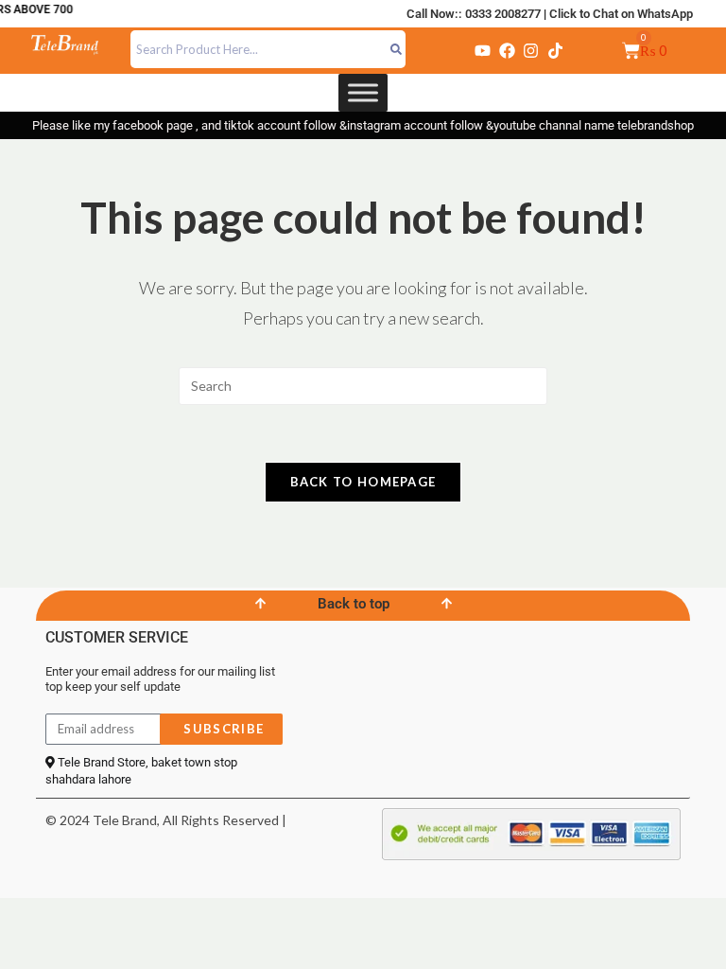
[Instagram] (531, 50)
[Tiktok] (554, 50)
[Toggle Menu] (363, 92)
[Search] (397, 49)
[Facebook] (506, 50)
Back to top (353, 603)
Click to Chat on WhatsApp (621, 14)
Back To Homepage (363, 481)
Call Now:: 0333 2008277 (473, 14)
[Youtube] (483, 50)
